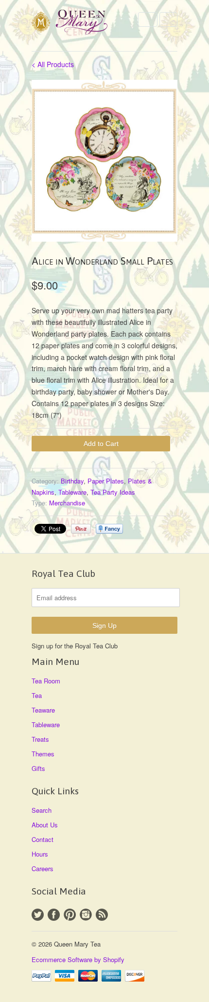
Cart (168, 19)
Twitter (38, 915)
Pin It (81, 529)
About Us (45, 824)
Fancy (109, 529)
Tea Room (46, 680)
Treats (40, 739)
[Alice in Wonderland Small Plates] (104, 161)
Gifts (38, 768)
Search (42, 810)
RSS (102, 915)
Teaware (43, 710)
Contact (42, 839)
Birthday (72, 480)
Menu (147, 19)
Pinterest (70, 915)
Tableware (72, 492)
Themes (43, 753)
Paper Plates (105, 480)
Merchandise (67, 502)
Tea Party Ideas (112, 492)
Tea (37, 695)
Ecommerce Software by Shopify (78, 959)
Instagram (86, 915)
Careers (42, 868)
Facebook (54, 915)
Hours (40, 854)
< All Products (53, 64)
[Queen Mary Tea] (80, 23)
